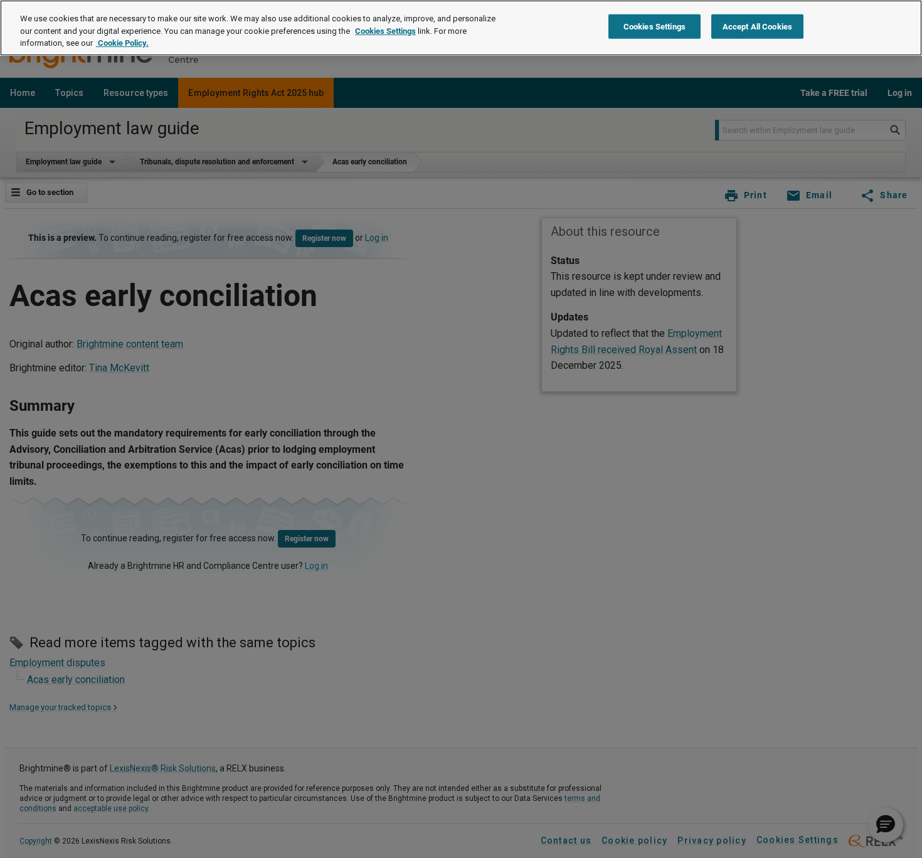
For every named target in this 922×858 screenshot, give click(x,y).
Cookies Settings (385, 31)
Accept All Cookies (757, 26)
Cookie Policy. (122, 43)
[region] (461, 28)
